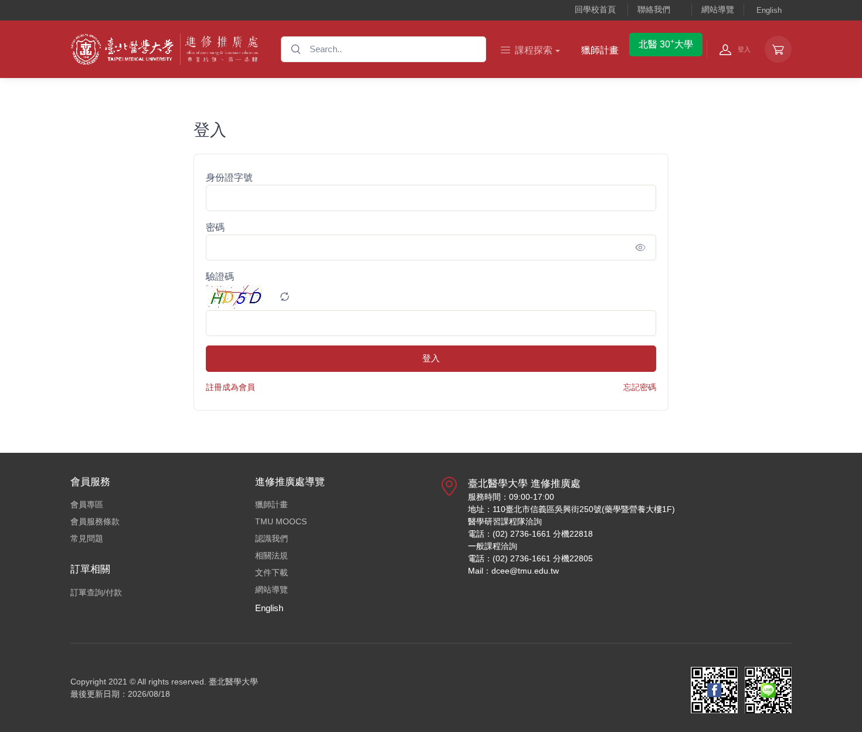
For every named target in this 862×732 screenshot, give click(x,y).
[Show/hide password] (640, 247)
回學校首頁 (595, 9)
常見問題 (86, 538)
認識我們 (271, 538)
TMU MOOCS (281, 521)
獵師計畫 (600, 50)
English (769, 10)
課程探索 (533, 50)
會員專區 (86, 504)
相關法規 (271, 555)
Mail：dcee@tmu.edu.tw (513, 570)
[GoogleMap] (449, 531)
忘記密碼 (639, 387)
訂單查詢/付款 (96, 592)
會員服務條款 (95, 521)
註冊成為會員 (230, 387)
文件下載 (271, 572)
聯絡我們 (653, 9)
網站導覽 (717, 9)
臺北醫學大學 (233, 681)
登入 (431, 358)
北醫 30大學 (666, 43)
